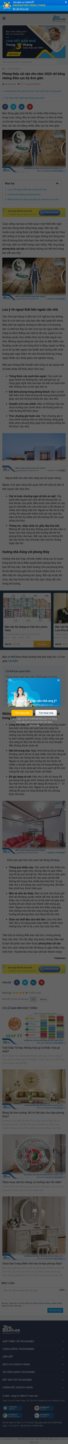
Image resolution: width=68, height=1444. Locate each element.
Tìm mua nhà (22, 712)
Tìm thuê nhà (46, 712)
